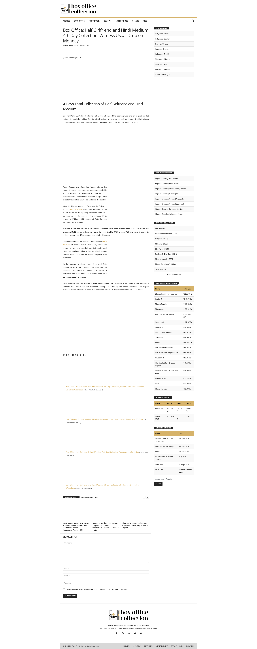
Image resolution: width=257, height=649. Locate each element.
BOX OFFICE (79, 21)
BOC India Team (71, 45)
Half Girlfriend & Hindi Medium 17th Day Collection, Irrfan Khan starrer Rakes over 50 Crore (104, 419)
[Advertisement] (148, 9)
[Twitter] (135, 634)
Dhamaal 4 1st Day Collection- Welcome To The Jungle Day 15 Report (135, 525)
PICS (145, 21)
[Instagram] (123, 634)
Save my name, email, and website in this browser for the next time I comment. (97, 589)
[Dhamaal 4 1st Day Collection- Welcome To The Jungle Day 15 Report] (135, 511)
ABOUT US (126, 646)
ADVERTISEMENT (162, 646)
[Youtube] (141, 634)
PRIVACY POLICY (177, 646)
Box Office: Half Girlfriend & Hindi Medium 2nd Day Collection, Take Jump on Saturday (102, 452)
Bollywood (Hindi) (162, 34)
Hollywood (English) (162, 39)
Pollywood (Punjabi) (162, 69)
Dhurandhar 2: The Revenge (166, 294)
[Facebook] (116, 634)
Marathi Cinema (161, 64)
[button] (193, 21)
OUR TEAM (137, 646)
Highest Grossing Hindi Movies (167, 184)
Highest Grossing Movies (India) (167, 194)
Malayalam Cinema (162, 59)
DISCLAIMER (190, 646)
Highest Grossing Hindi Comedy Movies (170, 189)
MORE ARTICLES (71, 497)
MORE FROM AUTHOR (89, 497)
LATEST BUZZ (122, 21)
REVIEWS (107, 21)
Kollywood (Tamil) (162, 54)
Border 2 (158, 299)
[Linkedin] (129, 634)
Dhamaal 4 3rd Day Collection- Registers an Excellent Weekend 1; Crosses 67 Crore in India (105, 526)
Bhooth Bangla (161, 304)
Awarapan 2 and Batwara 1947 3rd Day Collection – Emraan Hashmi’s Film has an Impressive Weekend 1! (76, 526)
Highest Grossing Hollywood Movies (169, 214)
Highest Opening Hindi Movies (167, 179)
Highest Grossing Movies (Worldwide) (169, 199)
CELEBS (135, 21)
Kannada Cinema (161, 49)
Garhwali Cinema (161, 44)
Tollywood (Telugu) (162, 75)
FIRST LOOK (94, 21)
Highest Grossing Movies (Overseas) (169, 204)
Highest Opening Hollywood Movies (169, 209)
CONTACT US (148, 646)
